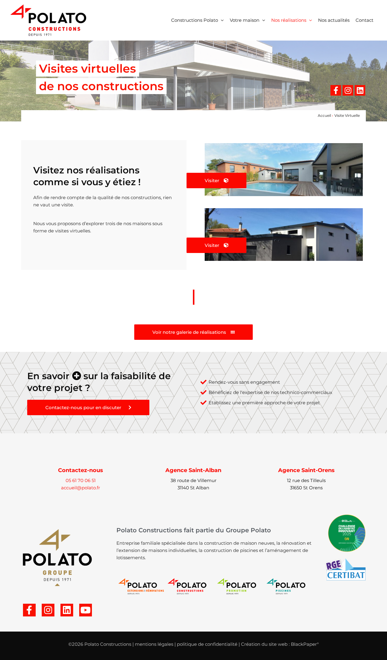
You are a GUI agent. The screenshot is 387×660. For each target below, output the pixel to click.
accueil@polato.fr (80, 488)
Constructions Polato (194, 20)
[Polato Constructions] (48, 20)
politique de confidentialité (207, 644)
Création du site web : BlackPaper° (280, 644)
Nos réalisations (288, 20)
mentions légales (154, 644)
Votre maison (244, 20)
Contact (364, 20)
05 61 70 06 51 (81, 480)
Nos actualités (334, 20)
